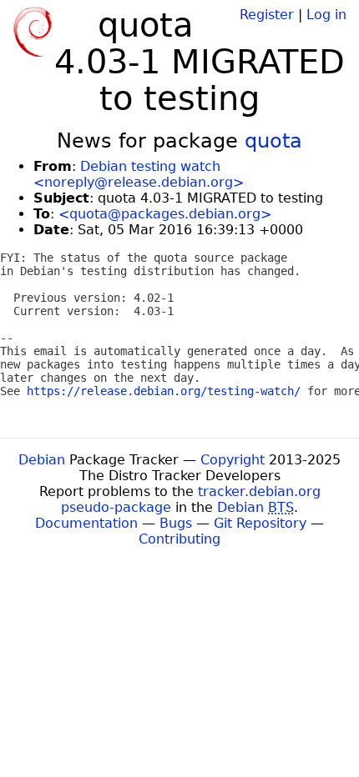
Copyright (232, 460)
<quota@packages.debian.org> (164, 214)
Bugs (175, 523)
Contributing (179, 539)
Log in (326, 15)
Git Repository (260, 523)
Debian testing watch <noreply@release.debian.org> (138, 174)
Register (267, 15)
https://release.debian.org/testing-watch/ (164, 391)
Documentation (86, 523)
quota (273, 141)
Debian (41, 460)
